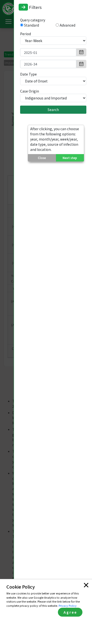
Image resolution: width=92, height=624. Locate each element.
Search (53, 109)
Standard (31, 25)
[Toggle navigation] (23, 7)
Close (42, 158)
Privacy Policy (68, 606)
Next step (70, 158)
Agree (70, 612)
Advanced (67, 25)
